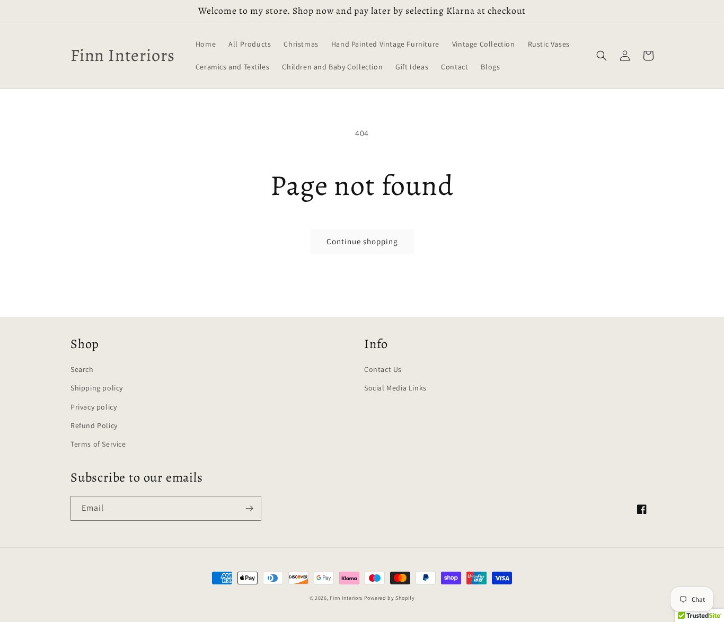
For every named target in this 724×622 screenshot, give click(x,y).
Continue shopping (362, 241)
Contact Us (383, 369)
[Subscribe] (249, 508)
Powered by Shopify (389, 597)
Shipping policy (96, 388)
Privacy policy (93, 407)
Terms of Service (98, 444)
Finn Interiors (346, 597)
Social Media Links (395, 388)
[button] (601, 55)
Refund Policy (94, 425)
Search (82, 369)
